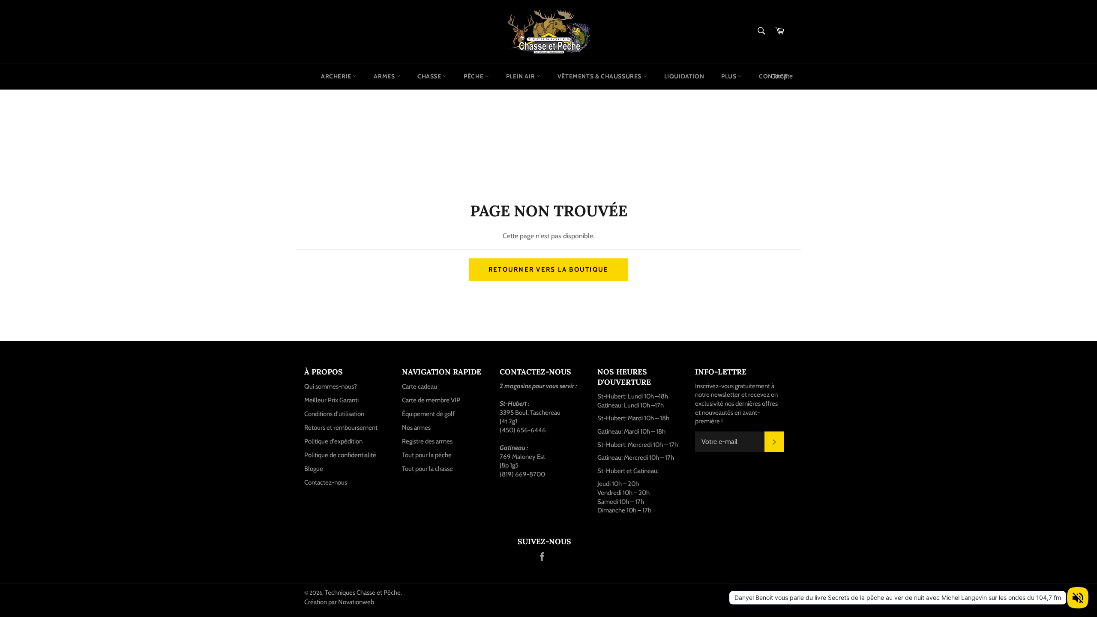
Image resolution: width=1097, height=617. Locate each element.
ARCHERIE (337, 76)
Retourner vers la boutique (549, 269)
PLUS (729, 76)
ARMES (385, 76)
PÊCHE (474, 76)
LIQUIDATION (684, 76)
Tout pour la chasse (427, 469)
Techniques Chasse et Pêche (363, 592)
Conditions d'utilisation (334, 414)
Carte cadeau (419, 386)
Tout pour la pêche (427, 455)
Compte (782, 76)
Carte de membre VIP (431, 400)
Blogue (313, 469)
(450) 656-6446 (523, 430)
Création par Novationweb (339, 602)
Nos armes (416, 427)
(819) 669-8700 (522, 474)
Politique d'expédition (333, 441)
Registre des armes (427, 441)
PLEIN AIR (521, 76)
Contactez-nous (325, 482)
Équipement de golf (428, 414)
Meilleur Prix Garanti (331, 400)
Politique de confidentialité (340, 455)
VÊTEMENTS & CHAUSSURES (600, 76)
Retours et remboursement (341, 427)
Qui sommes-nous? (330, 386)
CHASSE (430, 76)
